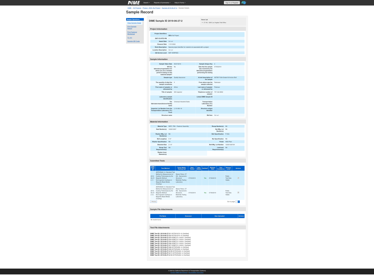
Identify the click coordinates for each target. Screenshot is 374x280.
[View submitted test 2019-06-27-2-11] (238, 178)
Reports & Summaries (161, 2)
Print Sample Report (131, 27)
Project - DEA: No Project (151, 8)
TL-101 (129, 38)
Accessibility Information (196, 272)
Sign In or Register (231, 3)
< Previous (153, 201)
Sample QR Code (133, 41)
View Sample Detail (134, 23)
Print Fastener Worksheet (132, 33)
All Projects (137, 8)
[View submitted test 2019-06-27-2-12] (238, 193)
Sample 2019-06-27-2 (169, 8)
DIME (129, 8)
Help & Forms (179, 2)
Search (146, 2)
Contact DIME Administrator (179, 272)
